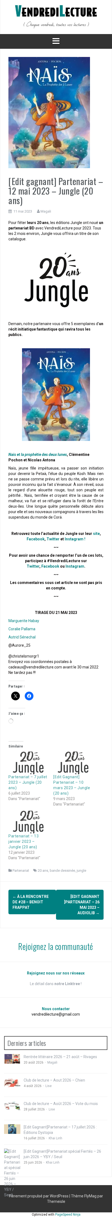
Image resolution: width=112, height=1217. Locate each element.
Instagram (75, 566)
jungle (81, 870)
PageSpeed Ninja (67, 1214)
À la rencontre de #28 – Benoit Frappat (31, 902)
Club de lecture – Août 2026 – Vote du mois (61, 1103)
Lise (48, 1086)
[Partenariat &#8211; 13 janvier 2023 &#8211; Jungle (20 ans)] (28, 822)
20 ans (43, 870)
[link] (23, 621)
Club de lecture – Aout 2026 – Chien (54, 1080)
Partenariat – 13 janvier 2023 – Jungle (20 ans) (23, 841)
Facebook (36, 539)
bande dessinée (62, 870)
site (96, 533)
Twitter (53, 539)
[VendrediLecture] (56, 16)
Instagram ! (75, 539)
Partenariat (21, 870)
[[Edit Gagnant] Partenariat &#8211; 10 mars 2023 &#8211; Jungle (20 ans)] (73, 763)
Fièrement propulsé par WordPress (39, 1196)
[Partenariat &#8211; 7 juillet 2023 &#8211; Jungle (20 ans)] (28, 763)
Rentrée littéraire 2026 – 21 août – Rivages (60, 1057)
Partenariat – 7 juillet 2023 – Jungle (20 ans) (27, 782)
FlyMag (90, 1196)
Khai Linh (55, 1138)
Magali (46, 211)
